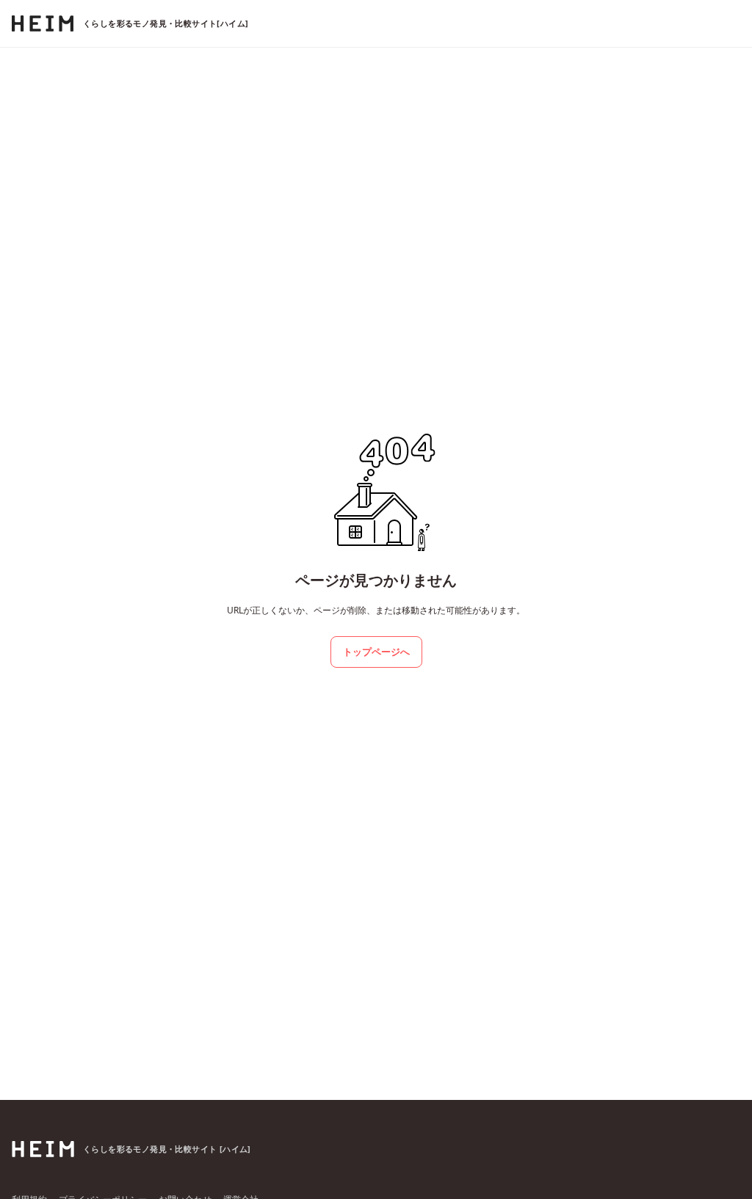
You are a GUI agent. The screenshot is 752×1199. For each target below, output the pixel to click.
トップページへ (376, 651)
